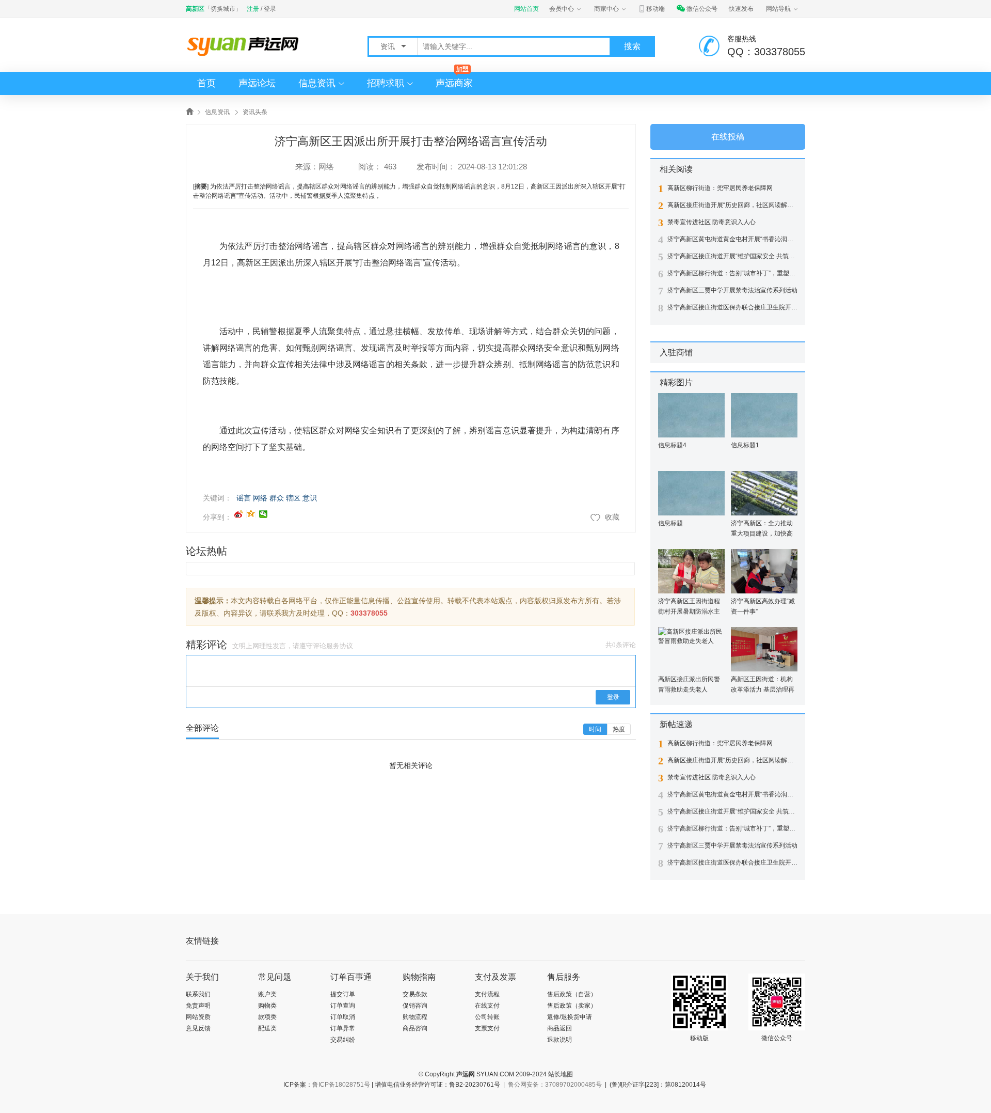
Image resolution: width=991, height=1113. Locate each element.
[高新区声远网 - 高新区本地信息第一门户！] (245, 45)
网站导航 (778, 8)
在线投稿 (727, 136)
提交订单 (342, 994)
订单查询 (342, 1005)
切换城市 (223, 8)
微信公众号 (701, 8)
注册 (253, 8)
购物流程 (415, 1017)
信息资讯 (316, 83)
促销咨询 (415, 1005)
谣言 (243, 498)
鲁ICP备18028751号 (341, 1084)
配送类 (267, 1028)
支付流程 (487, 994)
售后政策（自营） (572, 994)
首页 (206, 83)
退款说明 (559, 1039)
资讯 (388, 46)
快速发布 (741, 8)
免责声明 (198, 1005)
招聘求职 (385, 83)
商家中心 (606, 8)
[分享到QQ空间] (251, 514)
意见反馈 (198, 1028)
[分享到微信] (263, 514)
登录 (270, 8)
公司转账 (487, 1017)
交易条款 (415, 994)
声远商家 (454, 83)
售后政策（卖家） (572, 1005)
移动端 (655, 8)
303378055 (369, 613)
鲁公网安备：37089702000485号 (555, 1084)
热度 (619, 729)
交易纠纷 (342, 1039)
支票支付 (487, 1028)
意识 (309, 498)
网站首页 (526, 8)
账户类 (267, 994)
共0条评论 (620, 645)
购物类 (267, 1005)
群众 (276, 498)
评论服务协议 (333, 646)
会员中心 (561, 8)
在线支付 (487, 1005)
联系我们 (198, 994)
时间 (595, 729)
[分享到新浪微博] (238, 514)
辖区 (293, 498)
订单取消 (342, 1017)
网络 (326, 166)
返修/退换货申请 (569, 1017)
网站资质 (198, 1017)
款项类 (267, 1017)
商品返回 (559, 1028)
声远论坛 (257, 83)
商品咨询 (415, 1028)
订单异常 (342, 1028)
